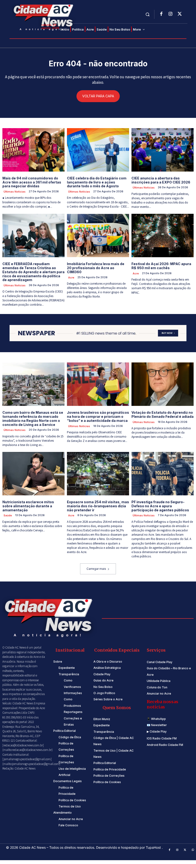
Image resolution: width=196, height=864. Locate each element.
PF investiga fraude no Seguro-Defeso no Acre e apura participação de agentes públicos (160, 506)
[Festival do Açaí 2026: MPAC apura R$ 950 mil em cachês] (162, 235)
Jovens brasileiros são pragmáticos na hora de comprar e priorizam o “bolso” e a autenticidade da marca (98, 416)
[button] (147, 14)
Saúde (8, 515)
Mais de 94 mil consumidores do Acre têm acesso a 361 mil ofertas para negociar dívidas (31, 182)
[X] (179, 14)
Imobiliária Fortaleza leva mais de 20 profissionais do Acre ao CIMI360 (95, 268)
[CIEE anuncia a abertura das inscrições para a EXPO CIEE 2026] (162, 150)
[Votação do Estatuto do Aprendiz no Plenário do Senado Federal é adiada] (162, 384)
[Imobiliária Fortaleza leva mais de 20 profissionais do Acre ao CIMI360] (98, 235)
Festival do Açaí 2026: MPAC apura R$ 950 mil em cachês (161, 266)
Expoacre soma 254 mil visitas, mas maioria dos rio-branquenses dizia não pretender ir (98, 506)
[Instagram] (170, 14)
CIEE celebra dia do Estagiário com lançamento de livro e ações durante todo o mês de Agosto (96, 182)
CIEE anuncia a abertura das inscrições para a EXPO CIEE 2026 (160, 180)
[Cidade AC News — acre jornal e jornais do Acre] (44, 16)
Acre (71, 277)
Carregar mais (96, 569)
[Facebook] (161, 14)
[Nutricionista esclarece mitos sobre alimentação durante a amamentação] (33, 473)
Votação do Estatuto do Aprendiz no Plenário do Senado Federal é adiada (162, 414)
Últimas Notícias (15, 191)
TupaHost (154, 847)
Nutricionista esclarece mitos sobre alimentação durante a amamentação (28, 506)
